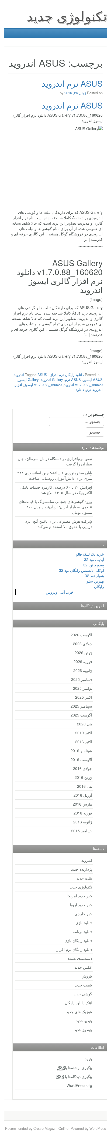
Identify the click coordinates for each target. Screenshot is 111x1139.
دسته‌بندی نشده (80, 958)
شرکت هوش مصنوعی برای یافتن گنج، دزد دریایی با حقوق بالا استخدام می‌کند (58, 523)
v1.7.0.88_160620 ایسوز (43, 384)
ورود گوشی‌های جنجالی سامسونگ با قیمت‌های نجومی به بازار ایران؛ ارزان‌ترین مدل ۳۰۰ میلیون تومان (55, 507)
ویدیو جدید (84, 1020)
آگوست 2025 (81, 715)
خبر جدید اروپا (81, 904)
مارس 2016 (82, 804)
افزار (18, 384)
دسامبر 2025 (81, 679)
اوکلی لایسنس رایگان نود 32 (81, 570)
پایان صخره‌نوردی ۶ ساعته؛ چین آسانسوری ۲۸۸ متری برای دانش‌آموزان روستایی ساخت (54, 475)
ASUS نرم (73, 379)
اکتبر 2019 (83, 732)
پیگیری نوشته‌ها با (74, 1067)
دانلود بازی (83, 922)
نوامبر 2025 (82, 688)
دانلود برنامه (82, 931)
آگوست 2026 (81, 634)
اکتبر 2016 (83, 741)
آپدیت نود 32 (94, 559)
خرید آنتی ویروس (60, 592)
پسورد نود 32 (93, 564)
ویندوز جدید (83, 1029)
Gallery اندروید (52, 379)
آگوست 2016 (81, 759)
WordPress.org (79, 1085)
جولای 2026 (82, 643)
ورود (88, 1058)
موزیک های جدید (79, 1011)
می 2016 (84, 786)
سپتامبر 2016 (81, 750)
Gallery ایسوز (28, 379)
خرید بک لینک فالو (90, 554)
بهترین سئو (95, 581)
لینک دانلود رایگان (78, 1002)
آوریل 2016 (83, 795)
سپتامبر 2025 (81, 706)
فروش (87, 976)
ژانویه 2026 (82, 670)
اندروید (86, 860)
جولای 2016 (82, 768)
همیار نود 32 (94, 575)
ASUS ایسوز (93, 379)
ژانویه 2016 (82, 821)
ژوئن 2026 (83, 652)
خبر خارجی (83, 913)
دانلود (80, 389)
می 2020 (84, 723)
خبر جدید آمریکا (79, 895)
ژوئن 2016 (83, 777)
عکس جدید (83, 967)
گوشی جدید (83, 993)
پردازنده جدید (81, 869)
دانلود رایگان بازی (78, 940)
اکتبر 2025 (83, 697)
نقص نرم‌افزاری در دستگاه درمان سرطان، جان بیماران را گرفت (55, 461)
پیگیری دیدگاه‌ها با (74, 1076)
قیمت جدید (83, 985)
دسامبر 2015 (81, 830)
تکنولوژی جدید (67, 15)
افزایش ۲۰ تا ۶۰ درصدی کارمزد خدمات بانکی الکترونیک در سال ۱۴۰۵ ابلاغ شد (56, 489)
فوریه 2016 (83, 813)
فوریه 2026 (83, 661)
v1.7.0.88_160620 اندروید (83, 384)
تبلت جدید (84, 878)
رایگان (99, 586)
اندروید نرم (94, 389)
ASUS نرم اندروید (72, 83)
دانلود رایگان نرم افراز (67, 374)
